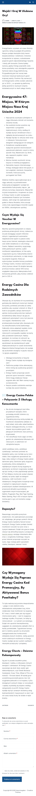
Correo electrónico (11, 739)
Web (5, 746)
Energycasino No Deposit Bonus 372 (13, 22)
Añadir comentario (10, 753)
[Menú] (3, 2)
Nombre (7, 731)
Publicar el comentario (12, 779)
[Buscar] (33, 2)
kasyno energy (7, 534)
